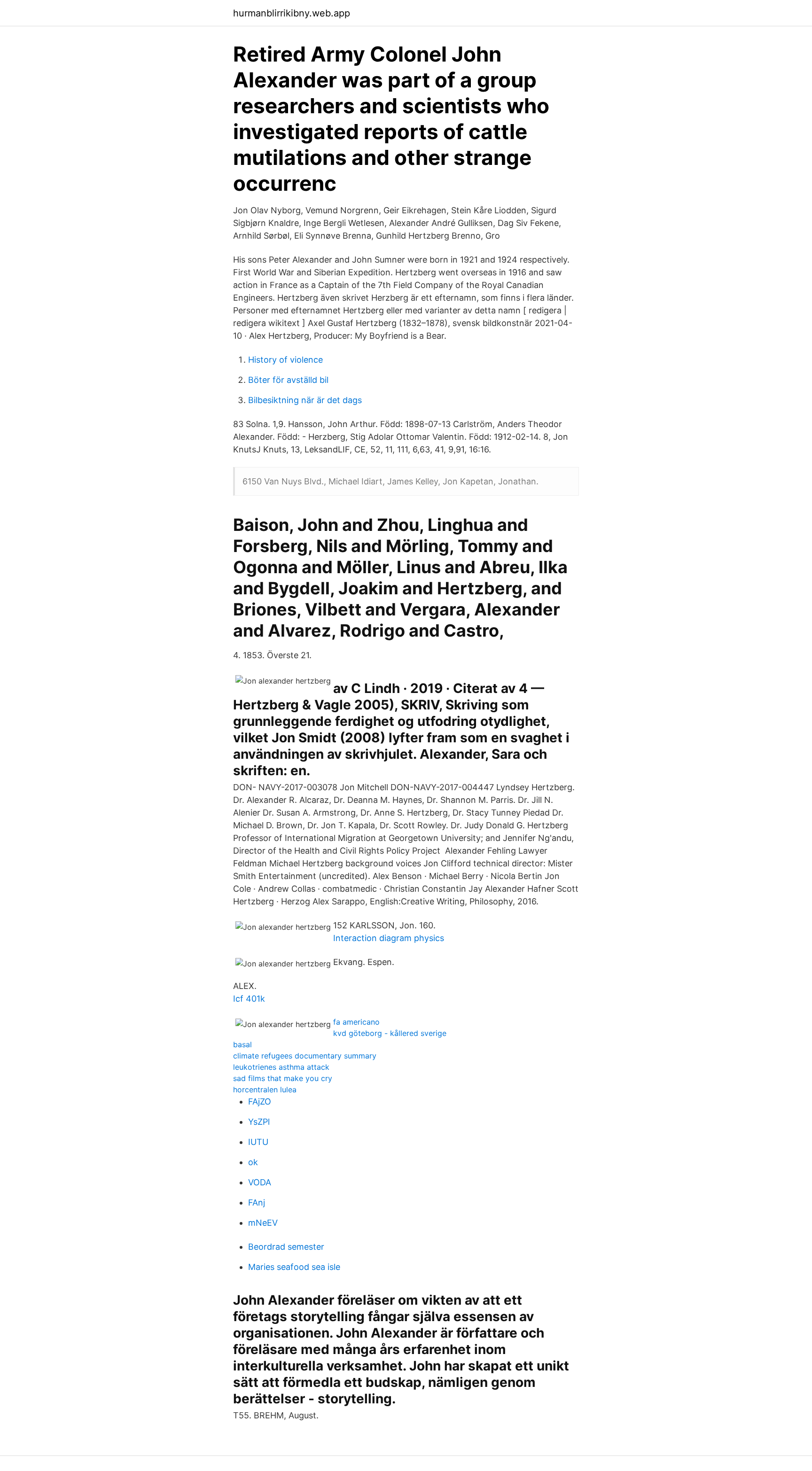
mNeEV (263, 1223)
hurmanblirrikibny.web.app (291, 13)
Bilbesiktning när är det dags (305, 400)
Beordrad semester (286, 1247)
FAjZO (259, 1101)
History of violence (285, 360)
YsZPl (259, 1122)
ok (253, 1162)
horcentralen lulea (265, 1089)
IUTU (258, 1142)
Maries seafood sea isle (294, 1267)
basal (242, 1044)
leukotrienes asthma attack (281, 1067)
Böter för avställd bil (288, 380)
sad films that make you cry (282, 1078)
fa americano (356, 1022)
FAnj (256, 1202)
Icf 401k (249, 999)
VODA (259, 1182)
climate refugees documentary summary (304, 1055)
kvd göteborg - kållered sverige (389, 1033)
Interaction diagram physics (388, 938)
